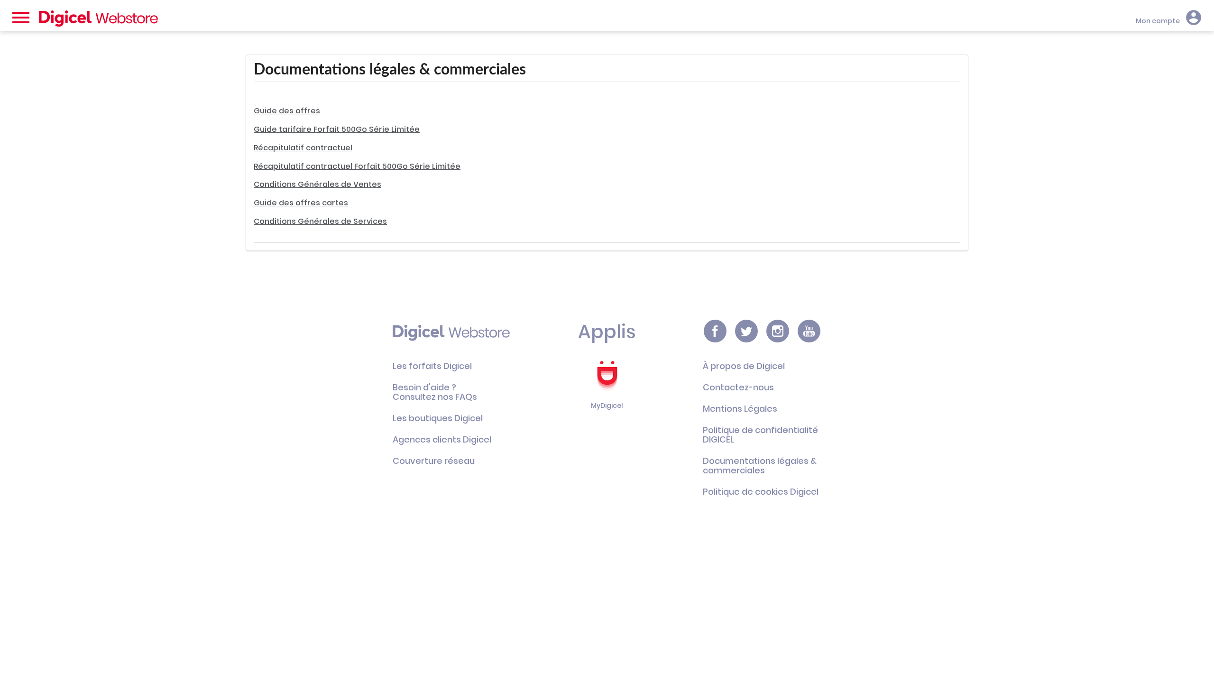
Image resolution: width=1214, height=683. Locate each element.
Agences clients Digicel (442, 439)
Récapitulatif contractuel (303, 147)
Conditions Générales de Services (320, 221)
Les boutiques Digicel (438, 418)
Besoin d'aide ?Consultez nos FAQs (435, 392)
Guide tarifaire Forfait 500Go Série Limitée (337, 129)
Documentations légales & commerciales (760, 465)
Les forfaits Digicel (432, 366)
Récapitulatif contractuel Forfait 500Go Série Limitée (357, 166)
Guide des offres (287, 110)
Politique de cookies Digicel (761, 492)
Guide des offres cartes (301, 202)
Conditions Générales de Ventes (317, 184)
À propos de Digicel (744, 366)
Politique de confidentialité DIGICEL (760, 434)
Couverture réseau (434, 461)
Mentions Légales (740, 409)
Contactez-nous (738, 387)
